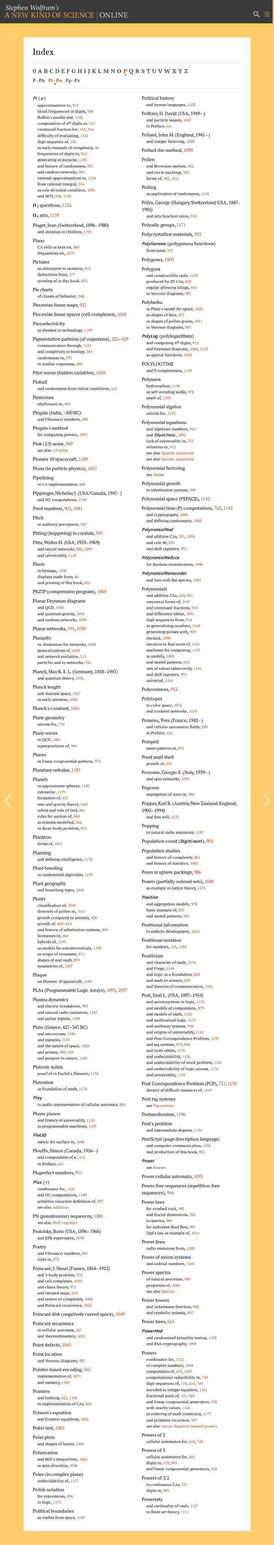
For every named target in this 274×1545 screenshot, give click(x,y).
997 (192, 1227)
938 (190, 1026)
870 (171, 542)
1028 (85, 1046)
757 (222, 1083)
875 (56, 1259)
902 (209, 841)
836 (58, 196)
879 (201, 1008)
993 (99, 533)
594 (90, 111)
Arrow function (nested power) (189, 1426)
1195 (88, 232)
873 (181, 748)
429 (124, 339)
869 (76, 247)
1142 (205, 498)
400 (60, 923)
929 (188, 281)
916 (82, 184)
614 (192, 1383)
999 (204, 727)
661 (192, 1457)
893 (105, 929)
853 (88, 268)
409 (67, 404)
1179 (61, 792)
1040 (60, 607)
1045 (76, 650)
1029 (193, 711)
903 (67, 508)
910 (70, 1052)
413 (68, 923)
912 (76, 105)
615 (170, 1321)
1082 (194, 863)
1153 (171, 413)
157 (184, 1484)
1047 (84, 804)
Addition (60, 1207)
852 (84, 281)
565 (87, 1369)
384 (89, 351)
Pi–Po (55, 80)
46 (77, 577)
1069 (101, 591)
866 (89, 1404)
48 (97, 147)
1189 (83, 459)
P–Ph (39, 80)
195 (71, 628)
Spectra (168, 1291)
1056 (80, 678)
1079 (70, 253)
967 (90, 166)
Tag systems (163, 1105)
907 (100, 1201)
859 (77, 960)
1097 (122, 990)
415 (169, 763)
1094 (191, 536)
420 (94, 917)
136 (73, 141)
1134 (84, 135)
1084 (98, 1216)
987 (82, 1361)
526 (88, 662)
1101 (196, 644)
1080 (176, 1285)
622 (64, 1398)
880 (79, 549)
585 (83, 524)
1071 (77, 1376)
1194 (176, 386)
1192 (79, 117)
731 (190, 441)
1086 (184, 514)
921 (83, 305)
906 (196, 1306)
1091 (91, 190)
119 (184, 1383)
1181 (87, 345)
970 (69, 358)
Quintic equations (177, 459)
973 (84, 828)
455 (65, 798)
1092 (188, 355)
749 (205, 1377)
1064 (83, 1459)
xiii (60, 1164)
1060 (194, 349)
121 (184, 1396)
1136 (186, 1056)
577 (72, 274)
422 (114, 339)
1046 (74, 1465)
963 (82, 172)
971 (73, 1287)
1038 (81, 628)
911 (78, 1172)
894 (187, 1044)
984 (74, 746)
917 (170, 250)
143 (83, 129)
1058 (100, 372)
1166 (186, 1408)
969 (69, 443)
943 (193, 287)
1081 (78, 508)
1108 (62, 570)
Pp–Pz (72, 80)
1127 (194, 1506)
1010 (195, 931)
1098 (166, 638)
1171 (181, 225)
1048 (80, 1142)
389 (79, 364)
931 (186, 916)
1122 (71, 1189)
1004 (80, 890)
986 (191, 794)
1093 (83, 434)
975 (183, 548)
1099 (88, 549)
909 (62, 1052)
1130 (198, 1130)
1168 (196, 626)
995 (85, 1006)
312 (114, 388)
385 (166, 178)
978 (191, 392)
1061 (75, 708)
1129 (194, 275)
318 (214, 1402)
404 (65, 935)
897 (190, 1312)
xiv (169, 126)
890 (85, 419)
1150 (188, 1014)
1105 (167, 398)
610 (182, 595)
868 (82, 484)
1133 (204, 349)
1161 (197, 668)
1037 (186, 602)
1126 (66, 205)
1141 (218, 1062)
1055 (185, 779)
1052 (85, 1419)
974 (98, 761)
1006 (80, 1444)
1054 (80, 614)
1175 (192, 1020)
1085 (59, 1428)
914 (91, 129)
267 (79, 1330)
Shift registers (64, 1222)
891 (85, 1253)
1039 (83, 620)
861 (82, 810)
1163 (190, 1263)
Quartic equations (177, 453)
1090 (190, 141)
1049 (120, 1314)
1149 (83, 499)
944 (170, 1192)
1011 (58, 843)
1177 (75, 1481)
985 (186, 172)
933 (192, 1214)
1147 (208, 1090)
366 (79, 822)
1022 (88, 1305)
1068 (89, 1299)
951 (182, 536)
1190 (67, 196)
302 (190, 166)
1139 (54, 215)
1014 (195, 1233)
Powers (159, 1167)
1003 (169, 259)
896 (70, 1496)
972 (79, 1275)
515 (83, 656)
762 (217, 508)
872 (81, 954)
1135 (175, 817)
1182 (182, 946)
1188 (76, 1018)
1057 (92, 468)
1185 (83, 159)
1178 (88, 859)
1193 (89, 874)
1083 (170, 656)
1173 (57, 1502)
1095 (111, 990)
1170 (200, 1002)
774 (61, 724)
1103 (191, 104)
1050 (121, 314)
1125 (181, 1075)
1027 (77, 693)
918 (75, 1293)
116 (173, 946)
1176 (95, 1073)
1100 (65, 1382)
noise (60, 450)
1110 (72, 555)
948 (81, 296)
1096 (199, 564)
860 (77, 816)
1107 (93, 1126)
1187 (76, 770)
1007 (68, 966)
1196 (71, 1034)
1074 (178, 705)
